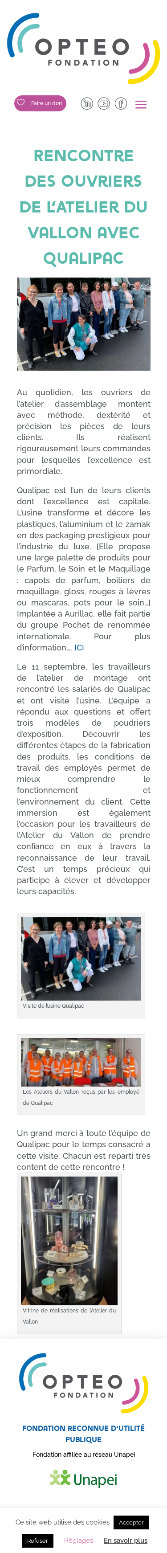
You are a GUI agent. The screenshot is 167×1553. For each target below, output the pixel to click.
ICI (79, 647)
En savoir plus (125, 1541)
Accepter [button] (131, 1522)
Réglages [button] (78, 1541)
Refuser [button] (37, 1540)
